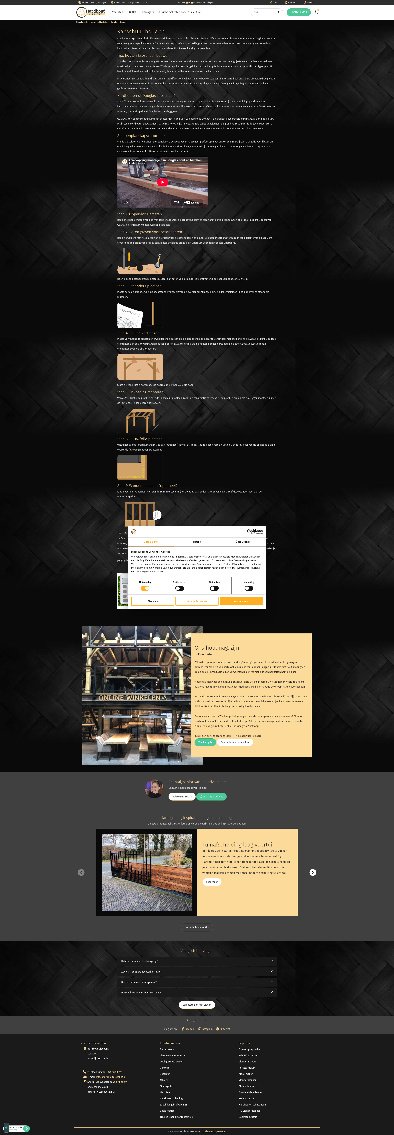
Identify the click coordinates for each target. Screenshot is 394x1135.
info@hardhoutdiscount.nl (111, 1077)
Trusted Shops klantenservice (176, 1116)
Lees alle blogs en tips (197, 927)
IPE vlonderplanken (250, 1110)
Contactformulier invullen (235, 742)
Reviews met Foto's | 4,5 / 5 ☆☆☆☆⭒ (180, 12)
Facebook (189, 1029)
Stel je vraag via (15, 1128)
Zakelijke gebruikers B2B (173, 1104)
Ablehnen (153, 601)
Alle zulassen (241, 601)
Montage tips (167, 1086)
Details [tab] (197, 541)
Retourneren (167, 1049)
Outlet (132, 12)
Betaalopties (167, 1110)
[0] (316, 12)
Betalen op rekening (171, 1098)
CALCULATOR (300, 12)
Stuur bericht (120, 1081)
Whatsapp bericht (212, 796)
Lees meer (212, 881)
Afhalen (164, 1080)
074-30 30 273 (115, 1072)
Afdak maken (246, 1073)
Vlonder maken (247, 1061)
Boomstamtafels (248, 1116)
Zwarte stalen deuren (250, 1092)
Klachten (165, 1092)
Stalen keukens (247, 1098)
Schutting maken (248, 1055)
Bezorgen (165, 1073)
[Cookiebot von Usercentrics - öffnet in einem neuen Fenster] (249, 531)
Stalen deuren (247, 1086)
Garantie (164, 1067)
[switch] (179, 588)
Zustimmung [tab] (151, 541)
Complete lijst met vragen (197, 1004)
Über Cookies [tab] (243, 541)
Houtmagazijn (147, 12)
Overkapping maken (250, 1049)
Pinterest (224, 1029)
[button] (313, 872)
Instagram (207, 1029)
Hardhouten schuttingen (252, 1104)
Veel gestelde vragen (171, 1061)
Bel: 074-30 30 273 (182, 796)
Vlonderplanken (248, 1080)
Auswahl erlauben (197, 601)
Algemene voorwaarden (173, 1055)
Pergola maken (247, 1067)
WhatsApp (204, 742)
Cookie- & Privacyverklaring (214, 1131)
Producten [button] (117, 12)
